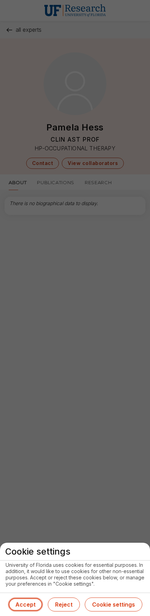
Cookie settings (113, 604)
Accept (25, 604)
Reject (64, 604)
